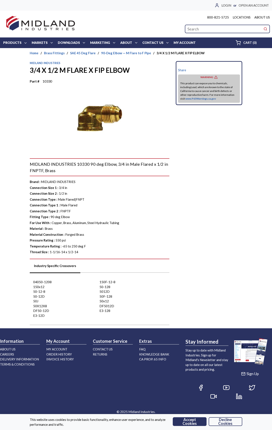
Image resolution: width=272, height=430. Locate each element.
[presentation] (55, 267)
